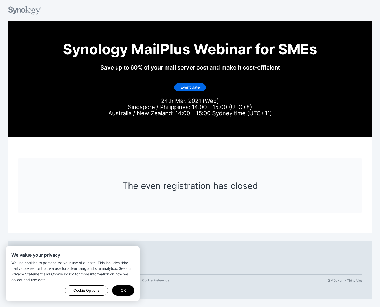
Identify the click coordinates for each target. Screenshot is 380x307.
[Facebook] (293, 281)
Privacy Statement (27, 274)
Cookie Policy (62, 274)
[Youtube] (310, 281)
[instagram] (318, 281)
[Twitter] (301, 281)
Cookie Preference (155, 280)
